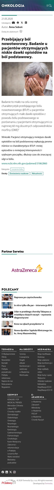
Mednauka (24, 375)
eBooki (22, 363)
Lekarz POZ (11, 408)
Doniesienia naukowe (19, 173)
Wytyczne (41, 378)
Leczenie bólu (17, 169)
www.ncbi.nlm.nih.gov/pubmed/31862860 (24, 163)
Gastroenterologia (14, 432)
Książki (22, 360)
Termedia (48, 483)
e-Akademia (24, 372)
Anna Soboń (15, 27)
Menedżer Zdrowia (15, 405)
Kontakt (5, 363)
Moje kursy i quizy (45, 375)
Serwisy (23, 354)
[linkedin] (26, 23)
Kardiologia (11, 429)
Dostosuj (41, 357)
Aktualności (37, 173)
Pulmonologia (13, 435)
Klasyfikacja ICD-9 (44, 387)
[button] (49, 6)
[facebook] (18, 23)
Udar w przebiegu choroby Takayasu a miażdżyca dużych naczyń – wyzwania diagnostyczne (32, 314)
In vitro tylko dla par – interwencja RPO (33, 305)
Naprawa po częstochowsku (28, 297)
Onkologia (11, 420)
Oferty (4, 357)
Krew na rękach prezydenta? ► (29, 323)
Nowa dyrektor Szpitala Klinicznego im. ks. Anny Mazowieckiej (33, 332)
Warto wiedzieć (13, 456)
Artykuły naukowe (45, 381)
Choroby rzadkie (14, 411)
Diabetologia (12, 417)
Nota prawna (7, 384)
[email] (13, 23)
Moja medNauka (44, 354)
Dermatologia (12, 414)
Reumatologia (12, 426)
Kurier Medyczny (14, 441)
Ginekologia (12, 438)
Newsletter (6, 360)
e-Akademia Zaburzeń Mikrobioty (36, 404)
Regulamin (6, 387)
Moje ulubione (43, 360)
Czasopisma (24, 357)
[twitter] (22, 23)
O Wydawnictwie (8, 354)
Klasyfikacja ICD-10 (45, 390)
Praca (4, 366)
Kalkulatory (42, 384)
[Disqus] (27, 213)
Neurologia (11, 423)
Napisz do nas (7, 381)
